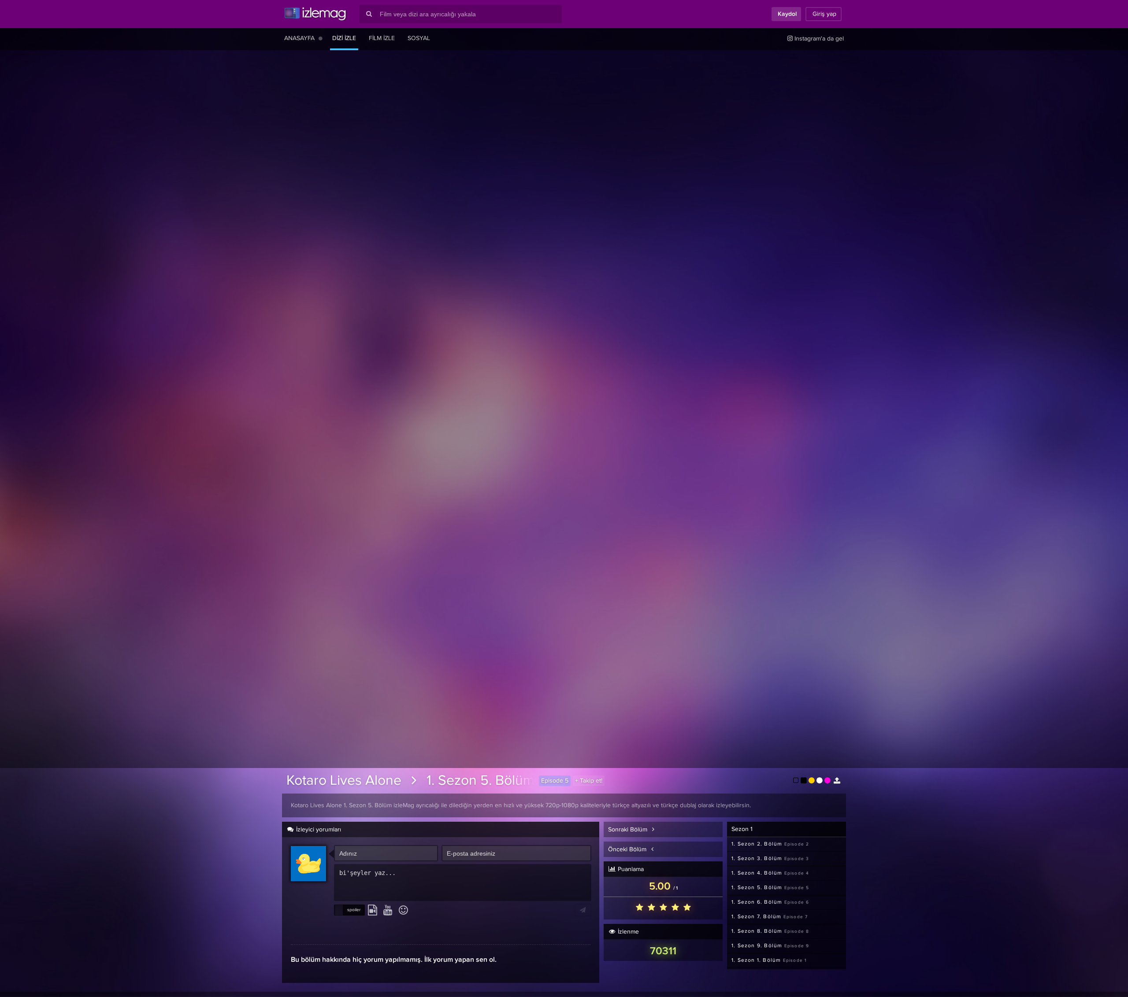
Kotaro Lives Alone (343, 781)
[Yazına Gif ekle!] (372, 910)
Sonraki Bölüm (628, 830)
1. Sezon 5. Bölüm (480, 781)
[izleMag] (315, 14)
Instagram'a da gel (818, 39)
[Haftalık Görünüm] (320, 38)
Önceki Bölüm (628, 849)
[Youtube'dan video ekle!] (388, 910)
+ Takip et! (588, 781)
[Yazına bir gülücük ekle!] (403, 910)
